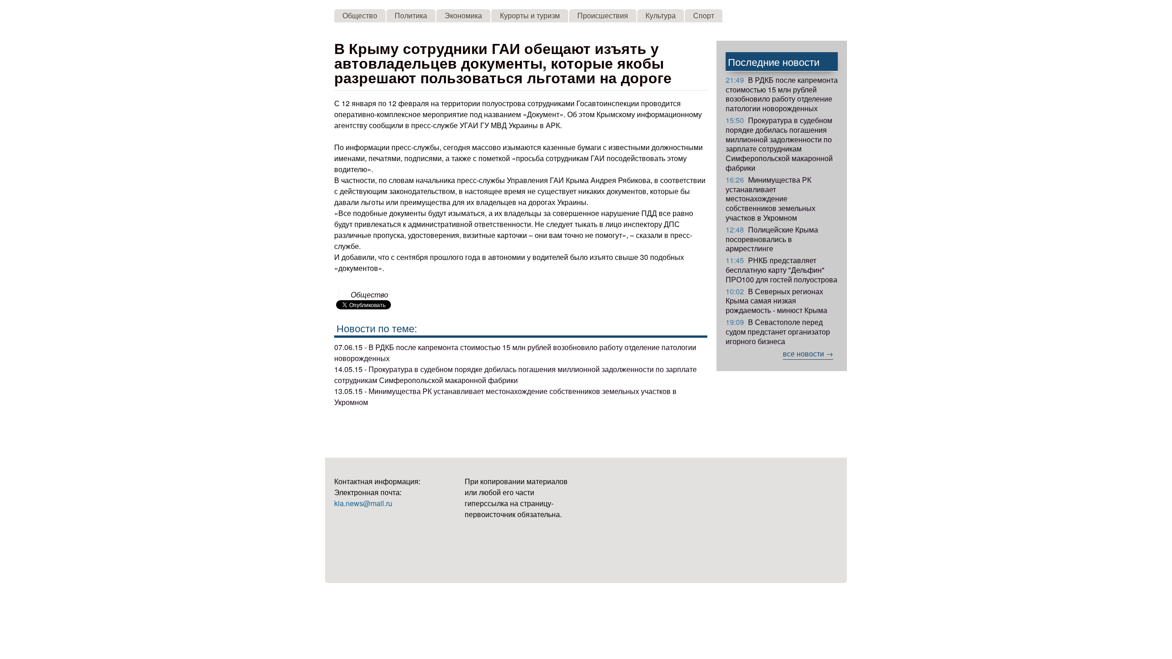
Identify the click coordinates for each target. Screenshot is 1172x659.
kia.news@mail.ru (363, 503)
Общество (359, 15)
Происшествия (602, 15)
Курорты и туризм (530, 15)
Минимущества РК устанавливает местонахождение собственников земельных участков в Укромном (770, 198)
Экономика (463, 15)
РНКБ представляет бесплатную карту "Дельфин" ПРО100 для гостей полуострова (781, 270)
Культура (661, 15)
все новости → (808, 353)
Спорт (703, 15)
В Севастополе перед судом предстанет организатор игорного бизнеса (778, 331)
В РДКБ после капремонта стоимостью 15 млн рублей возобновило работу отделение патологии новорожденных (782, 94)
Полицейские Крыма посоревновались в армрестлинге (772, 239)
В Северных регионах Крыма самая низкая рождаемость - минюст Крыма (776, 301)
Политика (411, 15)
